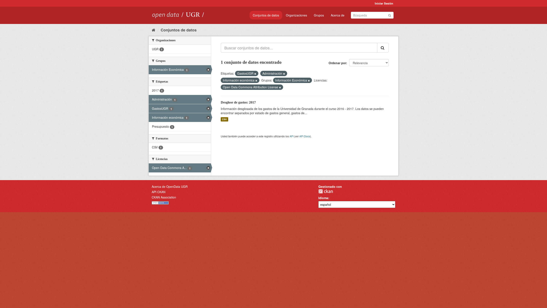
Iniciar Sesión (384, 3)
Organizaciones (296, 15)
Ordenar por (337, 63)
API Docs (304, 136)
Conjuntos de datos (266, 15)
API (292, 136)
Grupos (319, 15)
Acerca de (337, 15)
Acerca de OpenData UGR (170, 186)
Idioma (323, 198)
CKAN (325, 191)
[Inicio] (153, 30)
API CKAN (158, 192)
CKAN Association (164, 197)
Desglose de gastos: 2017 (238, 102)
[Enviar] (389, 15)
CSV (224, 119)
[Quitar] (255, 73)
